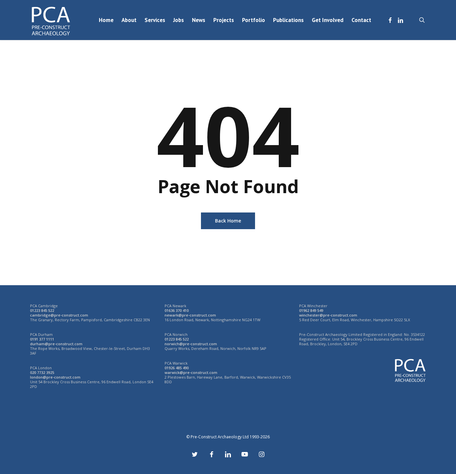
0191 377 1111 (42, 339)
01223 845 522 (42, 310)
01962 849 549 (311, 310)
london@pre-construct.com (55, 377)
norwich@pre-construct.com (191, 343)
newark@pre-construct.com (190, 315)
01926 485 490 (177, 367)
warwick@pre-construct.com (191, 372)
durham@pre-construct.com (56, 343)
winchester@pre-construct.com (328, 315)
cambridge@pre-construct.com (59, 315)
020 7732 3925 (42, 372)
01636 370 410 (177, 310)
